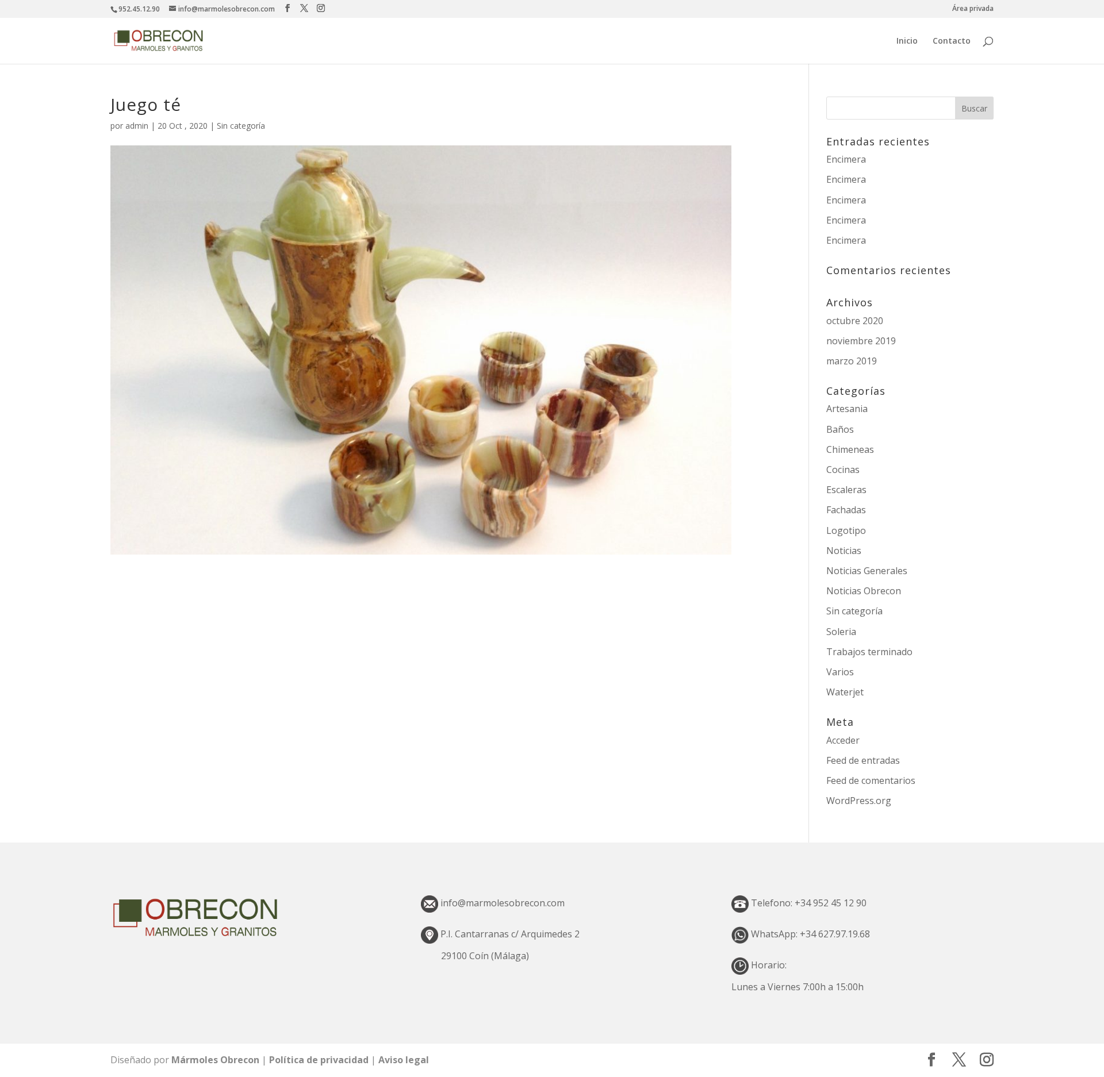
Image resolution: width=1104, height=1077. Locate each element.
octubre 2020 (854, 320)
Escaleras (846, 489)
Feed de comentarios (870, 780)
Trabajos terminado (869, 651)
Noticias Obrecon (863, 590)
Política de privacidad (320, 1059)
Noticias (843, 550)
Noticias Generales (866, 570)
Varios (840, 672)
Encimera (846, 159)
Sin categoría (241, 125)
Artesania (847, 408)
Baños (840, 429)
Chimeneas (850, 449)
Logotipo (846, 530)
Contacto (952, 41)
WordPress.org (858, 800)
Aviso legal (403, 1059)
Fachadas (846, 509)
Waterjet (845, 692)
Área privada (973, 9)
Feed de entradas (863, 760)
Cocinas (843, 469)
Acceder (843, 740)
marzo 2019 (851, 361)
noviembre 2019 (861, 340)
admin (136, 125)
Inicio (907, 41)
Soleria (841, 631)
